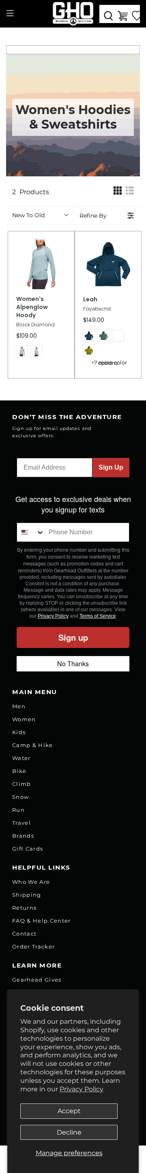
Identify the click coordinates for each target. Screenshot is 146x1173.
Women (24, 719)
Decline (69, 1132)
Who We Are (31, 882)
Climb (21, 784)
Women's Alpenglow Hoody (32, 307)
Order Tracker (33, 946)
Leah (90, 299)
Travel (21, 822)
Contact (24, 933)
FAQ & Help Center (41, 920)
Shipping (26, 894)
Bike (19, 771)
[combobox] (31, 532)
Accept (69, 1111)
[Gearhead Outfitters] (73, 13)
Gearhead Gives (37, 979)
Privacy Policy (81, 1089)
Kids (19, 732)
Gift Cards (27, 848)
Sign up (73, 637)
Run (18, 810)
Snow (20, 797)
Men (19, 706)
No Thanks (73, 663)
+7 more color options (109, 363)
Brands (23, 835)
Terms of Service (97, 616)
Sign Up (111, 467)
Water (21, 758)
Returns (24, 907)
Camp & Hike (32, 745)
